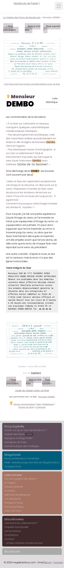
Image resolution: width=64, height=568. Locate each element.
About (47, 562)
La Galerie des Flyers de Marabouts (21, 17)
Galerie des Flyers (18, 434)
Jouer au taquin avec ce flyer (32, 390)
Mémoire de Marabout (17, 494)
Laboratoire (13, 475)
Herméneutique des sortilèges (21, 446)
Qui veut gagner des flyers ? (20, 478)
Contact (9, 539)
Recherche (12, 551)
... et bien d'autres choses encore (23, 543)
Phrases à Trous (13, 502)
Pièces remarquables (24, 404)
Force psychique (14, 506)
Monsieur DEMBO (47, 396)
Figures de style (26, 407)
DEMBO (20, 104)
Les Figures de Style (15, 442)
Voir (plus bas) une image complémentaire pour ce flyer (32, 84)
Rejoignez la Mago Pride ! (18, 438)
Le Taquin (9, 482)
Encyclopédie (14, 426)
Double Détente (13, 486)
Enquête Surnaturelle (16, 527)
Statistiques (48, 404)
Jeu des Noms (12, 498)
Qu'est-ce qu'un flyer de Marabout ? (25, 430)
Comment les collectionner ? (21, 523)
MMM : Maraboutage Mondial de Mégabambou (31, 462)
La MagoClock (12, 466)
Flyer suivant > (51, 28)
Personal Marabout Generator (21, 458)
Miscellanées (14, 519)
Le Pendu (9, 490)
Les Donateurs (12, 531)
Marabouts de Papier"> (27, 3)
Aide (38, 404)
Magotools (12, 455)
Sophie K (36, 373)
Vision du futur (12, 510)
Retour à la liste (32, 28)
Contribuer (40, 407)
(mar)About (11, 535)
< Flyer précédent (9, 28)
